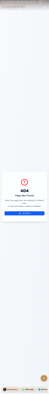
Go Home (26, 213)
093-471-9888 (42, 2)
